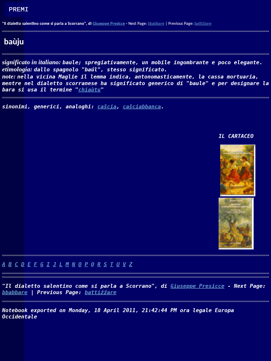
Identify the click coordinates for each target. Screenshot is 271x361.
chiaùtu (89, 89)
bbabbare (156, 24)
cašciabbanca (142, 106)
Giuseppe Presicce (109, 24)
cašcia (106, 106)
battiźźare (203, 24)
